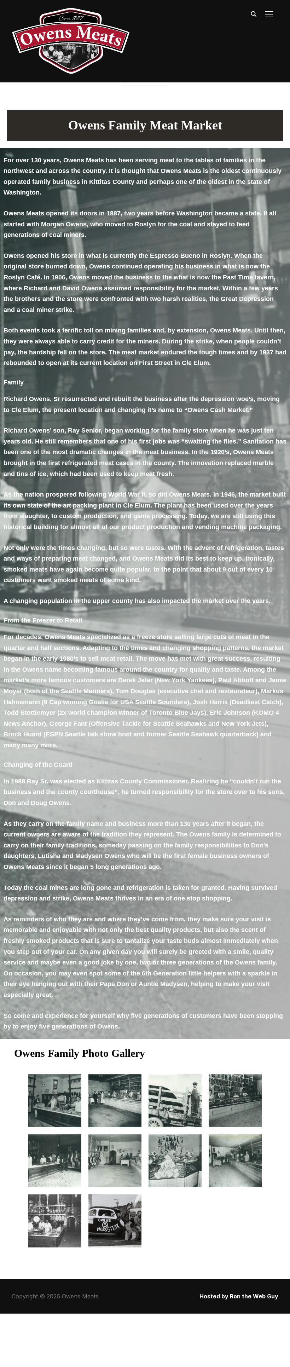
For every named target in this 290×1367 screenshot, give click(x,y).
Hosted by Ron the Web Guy (238, 1296)
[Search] (253, 13)
